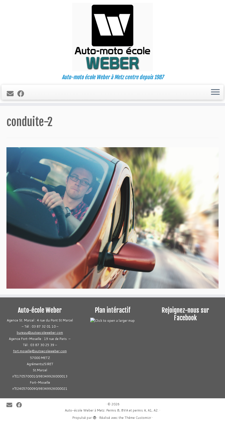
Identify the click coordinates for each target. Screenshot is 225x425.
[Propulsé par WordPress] (95, 416)
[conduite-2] (112, 217)
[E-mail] (12, 94)
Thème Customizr (138, 417)
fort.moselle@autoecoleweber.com (40, 351)
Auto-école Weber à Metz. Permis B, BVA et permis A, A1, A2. (111, 410)
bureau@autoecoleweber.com (40, 332)
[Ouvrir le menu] (215, 92)
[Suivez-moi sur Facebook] (22, 94)
